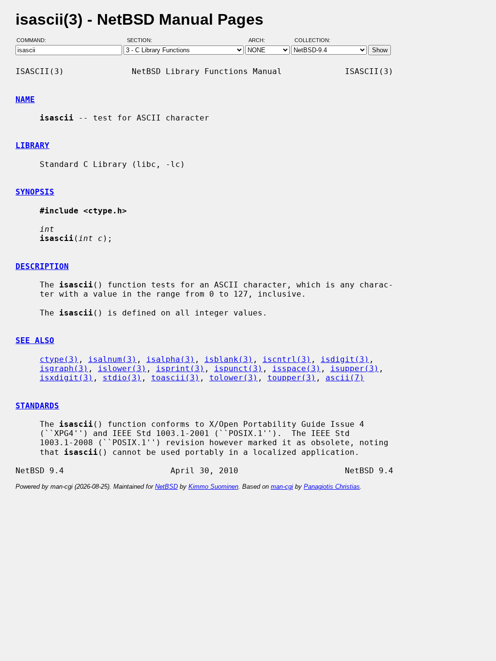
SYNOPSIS (35, 191)
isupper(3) (354, 368)
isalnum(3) (112, 359)
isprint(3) (180, 368)
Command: (34, 40)
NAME (25, 99)
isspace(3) (296, 368)
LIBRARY (32, 145)
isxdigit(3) (66, 377)
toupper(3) (291, 377)
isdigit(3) (345, 359)
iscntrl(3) (287, 359)
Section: (141, 40)
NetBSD (166, 486)
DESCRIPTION (42, 266)
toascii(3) (175, 377)
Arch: (261, 40)
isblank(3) (228, 359)
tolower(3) (233, 377)
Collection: (312, 40)
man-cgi (282, 486)
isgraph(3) (64, 368)
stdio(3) (122, 377)
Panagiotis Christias (332, 486)
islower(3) (122, 368)
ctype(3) (59, 359)
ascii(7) (345, 377)
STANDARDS (37, 405)
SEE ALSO (35, 340)
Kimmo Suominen (213, 486)
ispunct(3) (238, 368)
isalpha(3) (170, 359)
